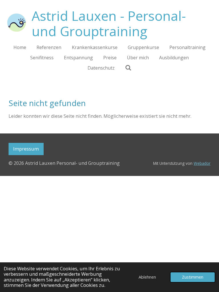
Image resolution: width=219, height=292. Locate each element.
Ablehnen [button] (147, 277)
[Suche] (128, 67)
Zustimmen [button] (192, 277)
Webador (202, 163)
